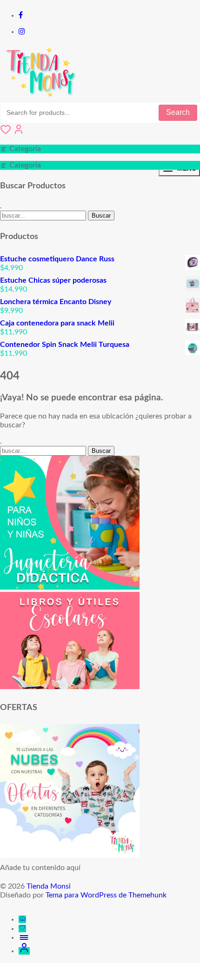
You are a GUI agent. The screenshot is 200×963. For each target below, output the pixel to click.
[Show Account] (18, 132)
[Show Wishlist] (5, 132)
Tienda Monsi (49, 886)
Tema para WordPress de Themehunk (106, 895)
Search (178, 112)
